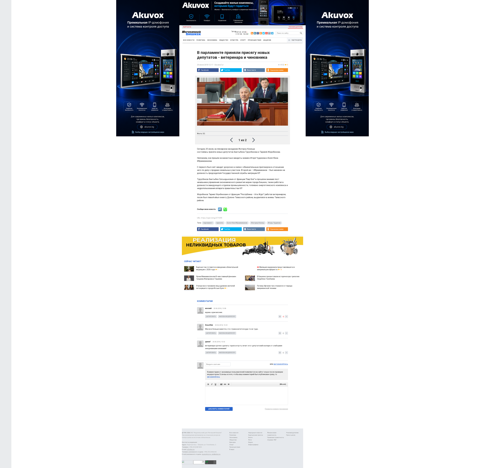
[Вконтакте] (255, 33)
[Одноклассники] (261, 33)
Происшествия (254, 40)
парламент (208, 223)
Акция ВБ (267, 40)
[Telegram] (272, 33)
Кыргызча (187, 27)
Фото (250, 440)
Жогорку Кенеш (257, 223)
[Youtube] (266, 33)
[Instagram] (269, 33)
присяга (219, 223)
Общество (223, 40)
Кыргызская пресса (255, 435)
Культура (234, 40)
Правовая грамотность (275, 437)
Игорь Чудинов (274, 223)
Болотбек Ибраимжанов (237, 223)
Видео (250, 442)
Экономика (212, 40)
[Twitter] (263, 33)
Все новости (188, 40)
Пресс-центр (290, 435)
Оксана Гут (219, 65)
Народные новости (255, 433)
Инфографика (253, 445)
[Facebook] (258, 33)
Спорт (243, 40)
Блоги (250, 437)
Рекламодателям (295, 27)
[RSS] (252, 33)
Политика (200, 40)
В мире (231, 449)
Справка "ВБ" (272, 440)
